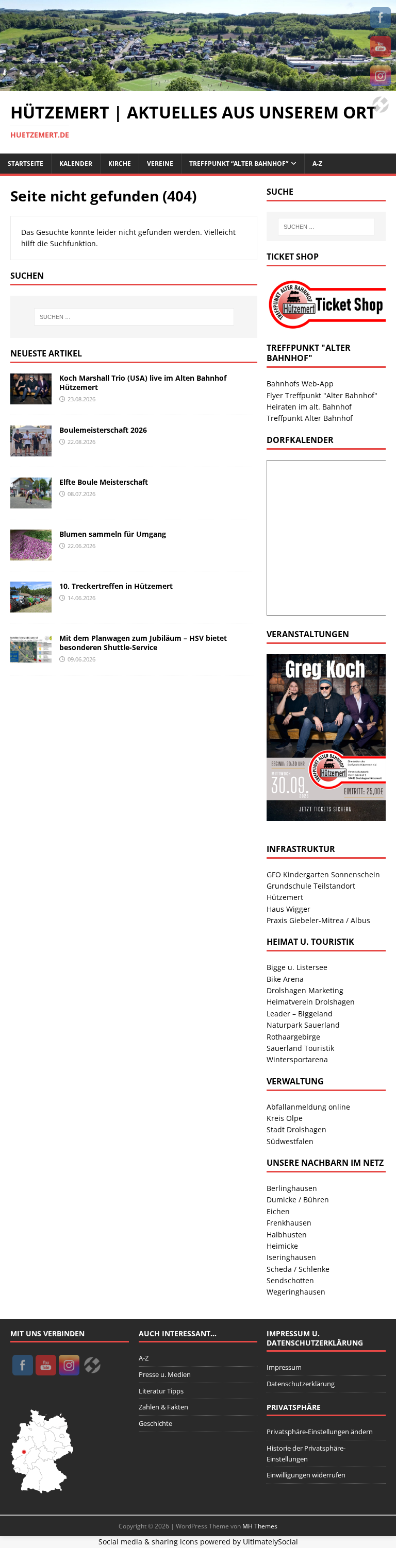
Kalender (75, 163)
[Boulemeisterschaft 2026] (31, 450)
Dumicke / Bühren (298, 1199)
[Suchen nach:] (134, 317)
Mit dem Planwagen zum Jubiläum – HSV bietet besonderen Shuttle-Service (143, 642)
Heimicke (282, 1246)
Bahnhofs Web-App (300, 383)
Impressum (284, 1367)
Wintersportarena (297, 1059)
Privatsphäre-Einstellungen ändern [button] (320, 1431)
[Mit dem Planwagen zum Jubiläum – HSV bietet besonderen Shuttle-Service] (31, 659)
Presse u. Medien (165, 1374)
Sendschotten (290, 1280)
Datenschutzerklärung (301, 1383)
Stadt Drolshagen (296, 1129)
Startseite (25, 163)
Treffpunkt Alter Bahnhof (310, 418)
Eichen (278, 1211)
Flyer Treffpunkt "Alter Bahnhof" (322, 395)
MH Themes (259, 1526)
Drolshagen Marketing (305, 990)
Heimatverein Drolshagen (311, 1002)
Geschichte (155, 1423)
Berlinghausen (292, 1188)
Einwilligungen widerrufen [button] (306, 1474)
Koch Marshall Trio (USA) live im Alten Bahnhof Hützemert (142, 382)
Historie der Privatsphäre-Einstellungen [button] (306, 1453)
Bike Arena (285, 979)
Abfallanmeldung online (308, 1107)
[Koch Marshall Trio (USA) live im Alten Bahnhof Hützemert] (31, 398)
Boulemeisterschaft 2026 (103, 430)
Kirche (119, 163)
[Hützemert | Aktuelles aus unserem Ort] (198, 85)
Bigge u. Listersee (297, 967)
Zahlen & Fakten (163, 1406)
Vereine (160, 163)
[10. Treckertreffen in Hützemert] (31, 606)
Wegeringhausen (296, 1292)
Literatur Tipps (161, 1391)
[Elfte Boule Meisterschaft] (31, 502)
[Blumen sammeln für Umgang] (31, 554)
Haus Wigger (288, 909)
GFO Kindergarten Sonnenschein (323, 874)
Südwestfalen (290, 1141)
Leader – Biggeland (300, 1013)
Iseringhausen (291, 1257)
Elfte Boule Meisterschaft (103, 482)
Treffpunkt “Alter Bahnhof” (238, 163)
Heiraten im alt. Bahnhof (309, 407)
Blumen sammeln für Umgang (112, 534)
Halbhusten (287, 1234)
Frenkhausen (289, 1223)
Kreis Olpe (285, 1118)
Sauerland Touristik (300, 1048)
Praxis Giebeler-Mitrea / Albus (318, 920)
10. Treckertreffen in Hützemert (116, 586)
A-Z (317, 163)
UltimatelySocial (270, 1541)
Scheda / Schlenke (298, 1269)
